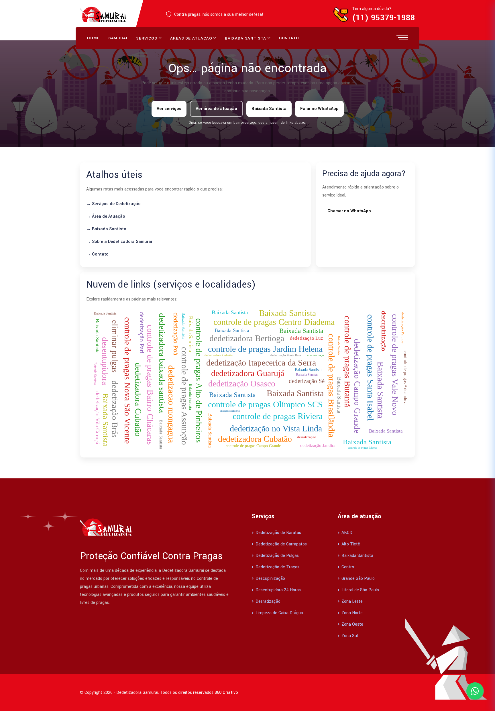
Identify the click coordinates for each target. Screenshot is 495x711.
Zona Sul (349, 636)
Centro (347, 567)
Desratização (267, 601)
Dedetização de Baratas (277, 533)
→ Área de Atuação (105, 216)
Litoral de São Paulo (359, 590)
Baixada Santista (245, 38)
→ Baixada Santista (106, 229)
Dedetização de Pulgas (276, 556)
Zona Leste (351, 601)
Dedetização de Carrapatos (280, 544)
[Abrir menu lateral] (402, 37)
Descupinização (269, 579)
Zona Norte (351, 613)
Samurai (117, 38)
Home (93, 38)
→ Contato (97, 254)
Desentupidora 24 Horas (277, 590)
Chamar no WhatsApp (349, 211)
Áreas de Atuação (191, 38)
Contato (289, 38)
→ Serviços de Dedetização (113, 204)
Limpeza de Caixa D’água (278, 613)
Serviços (146, 38)
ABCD (346, 533)
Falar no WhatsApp (319, 109)
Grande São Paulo (357, 579)
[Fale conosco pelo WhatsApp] (475, 691)
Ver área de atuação (216, 109)
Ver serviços (169, 109)
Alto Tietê (350, 544)
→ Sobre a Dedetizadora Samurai (119, 242)
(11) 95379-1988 (383, 17)
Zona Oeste (351, 624)
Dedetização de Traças (276, 567)
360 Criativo (226, 693)
